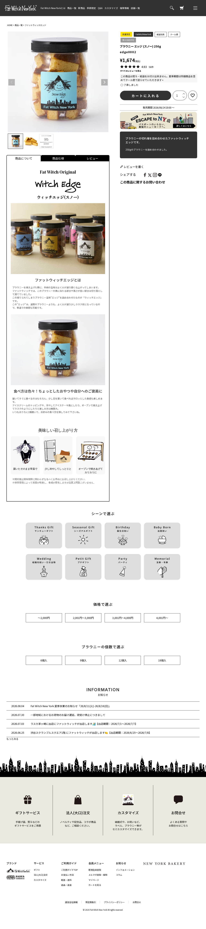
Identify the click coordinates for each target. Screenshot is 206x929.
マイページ (94, 880)
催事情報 (124, 8)
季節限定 (91, 8)
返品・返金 (66, 884)
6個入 (44, 660)
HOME (10, 25)
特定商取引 (90, 902)
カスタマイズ (111, 8)
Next (104, 82)
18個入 (162, 660)
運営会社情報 (71, 902)
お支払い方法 (67, 874)
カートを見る (95, 884)
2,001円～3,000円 (83, 618)
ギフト (37, 869)
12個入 (123, 660)
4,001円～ (162, 618)
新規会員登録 (95, 869)
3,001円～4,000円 (122, 618)
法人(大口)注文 (41, 874)
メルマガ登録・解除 (98, 874)
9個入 (83, 660)
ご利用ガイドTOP (69, 869)
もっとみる (12, 738)
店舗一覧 (135, 8)
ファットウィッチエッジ (35, 25)
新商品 (81, 8)
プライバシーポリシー (114, 902)
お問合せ (137, 902)
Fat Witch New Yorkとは (53, 8)
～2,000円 (44, 618)
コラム (119, 874)
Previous (11, 82)
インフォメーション (125, 869)
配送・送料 (66, 880)
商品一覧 (71, 8)
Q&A (100, 8)
